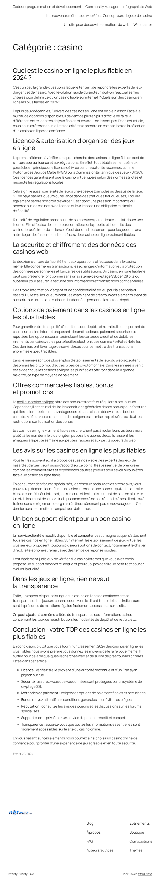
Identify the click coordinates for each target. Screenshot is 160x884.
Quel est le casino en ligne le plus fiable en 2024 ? (72, 74)
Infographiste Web (137, 6)
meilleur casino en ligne (35, 401)
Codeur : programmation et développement (47, 6)
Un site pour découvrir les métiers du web (96, 24)
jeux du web (113, 360)
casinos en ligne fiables (44, 540)
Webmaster (143, 24)
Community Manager (102, 6)
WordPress (145, 874)
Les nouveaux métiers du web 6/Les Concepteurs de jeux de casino (99, 15)
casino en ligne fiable (44, 475)
